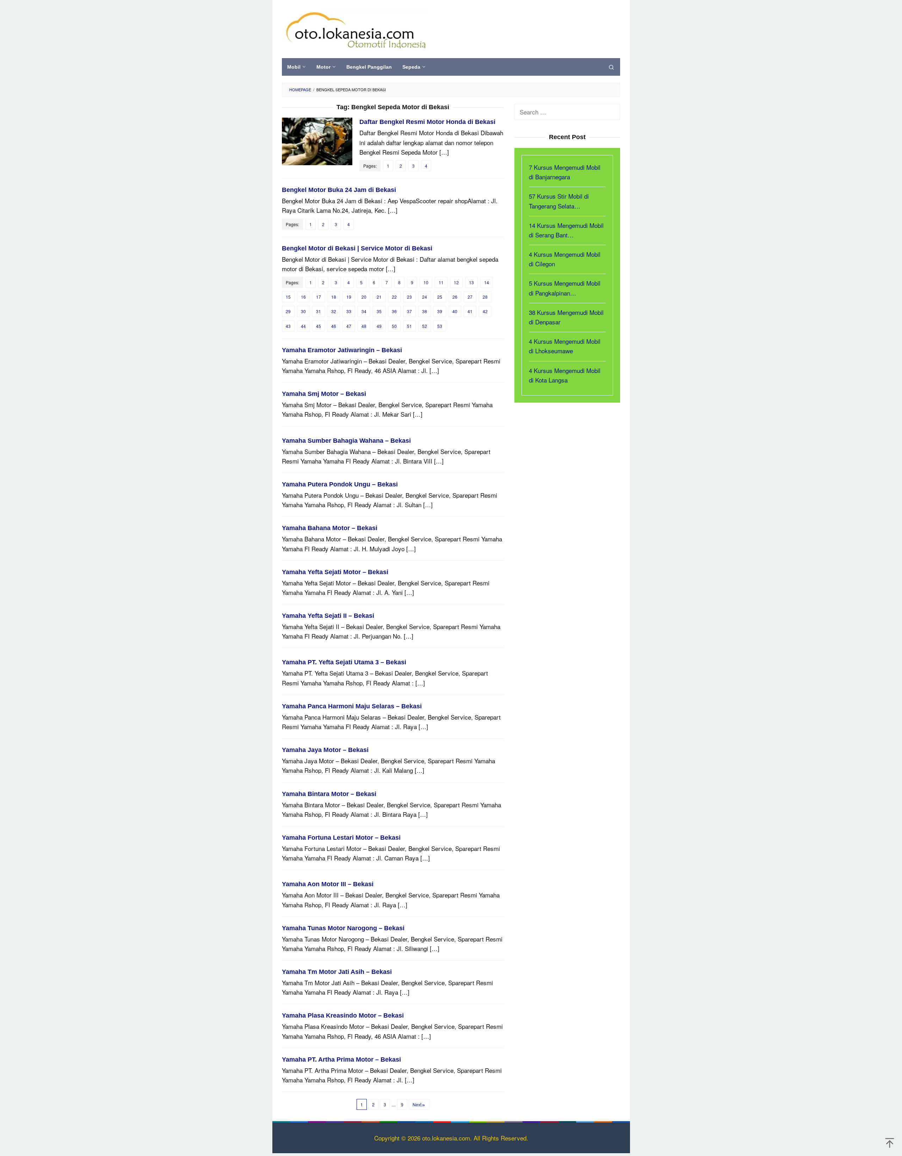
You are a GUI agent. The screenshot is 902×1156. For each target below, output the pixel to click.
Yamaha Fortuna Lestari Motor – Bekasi (341, 837)
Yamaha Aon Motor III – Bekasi (327, 884)
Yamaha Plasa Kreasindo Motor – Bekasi (343, 1015)
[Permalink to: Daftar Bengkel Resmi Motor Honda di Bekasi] (317, 140)
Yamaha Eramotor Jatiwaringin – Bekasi (342, 350)
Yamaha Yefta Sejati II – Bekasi (328, 615)
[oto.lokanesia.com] (355, 28)
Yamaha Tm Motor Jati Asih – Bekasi (337, 971)
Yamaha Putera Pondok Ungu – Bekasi (340, 484)
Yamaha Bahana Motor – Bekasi (329, 528)
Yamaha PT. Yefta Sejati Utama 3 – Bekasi (344, 662)
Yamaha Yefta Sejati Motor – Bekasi (335, 572)
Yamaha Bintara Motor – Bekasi (329, 793)
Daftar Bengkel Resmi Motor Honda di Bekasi (427, 121)
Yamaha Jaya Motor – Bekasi (325, 749)
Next (417, 1104)
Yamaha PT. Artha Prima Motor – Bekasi (341, 1059)
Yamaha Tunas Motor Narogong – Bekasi (343, 928)
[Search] (611, 67)
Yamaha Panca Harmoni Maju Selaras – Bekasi (352, 706)
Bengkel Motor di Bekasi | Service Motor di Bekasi (357, 248)
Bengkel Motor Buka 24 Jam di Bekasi (339, 189)
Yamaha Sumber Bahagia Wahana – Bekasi (346, 440)
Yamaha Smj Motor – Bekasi (324, 393)
